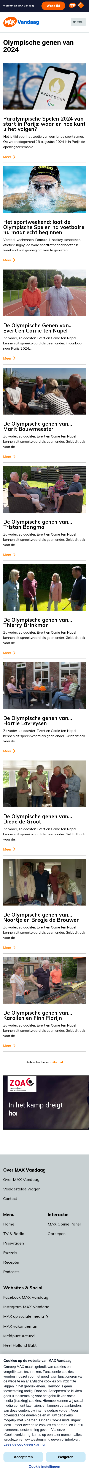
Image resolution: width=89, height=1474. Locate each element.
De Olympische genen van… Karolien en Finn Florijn (37, 1015)
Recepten (11, 1262)
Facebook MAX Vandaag (25, 1297)
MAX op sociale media (23, 1316)
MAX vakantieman (20, 1326)
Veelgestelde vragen (21, 1189)
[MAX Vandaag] (21, 22)
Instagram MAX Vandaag (26, 1306)
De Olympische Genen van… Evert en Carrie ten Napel (38, 328)
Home (8, 1224)
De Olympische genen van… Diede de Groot (37, 819)
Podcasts (11, 1271)
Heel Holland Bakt (20, 1345)
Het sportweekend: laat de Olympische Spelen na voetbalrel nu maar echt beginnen (44, 227)
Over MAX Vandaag (21, 1179)
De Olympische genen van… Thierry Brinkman (37, 622)
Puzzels (10, 1252)
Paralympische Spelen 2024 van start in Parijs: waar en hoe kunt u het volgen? (44, 123)
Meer (7, 157)
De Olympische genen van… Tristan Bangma (37, 524)
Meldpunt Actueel (19, 1335)
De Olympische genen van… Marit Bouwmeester (37, 426)
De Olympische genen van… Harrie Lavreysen (37, 721)
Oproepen (56, 1233)
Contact (10, 1198)
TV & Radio (13, 1233)
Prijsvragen (13, 1243)
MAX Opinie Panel (64, 1224)
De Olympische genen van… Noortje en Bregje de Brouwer (41, 917)
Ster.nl (57, 1062)
